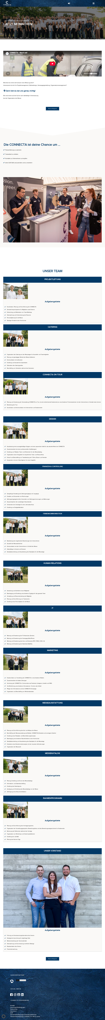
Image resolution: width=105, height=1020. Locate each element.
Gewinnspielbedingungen (17, 1007)
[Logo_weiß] (7, 1)
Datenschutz (13, 1009)
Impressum (13, 1011)
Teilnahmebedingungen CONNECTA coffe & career (25, 1016)
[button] (3, 1016)
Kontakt (12, 1005)
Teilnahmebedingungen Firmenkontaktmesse (23, 1014)
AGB (11, 1013)
